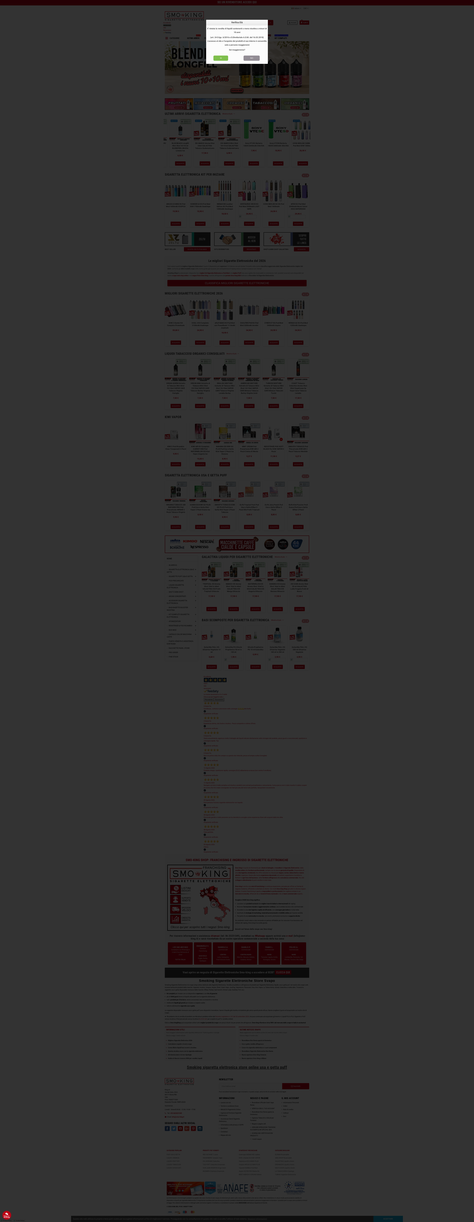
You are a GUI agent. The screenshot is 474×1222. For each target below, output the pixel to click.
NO (251, 58)
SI (221, 58)
